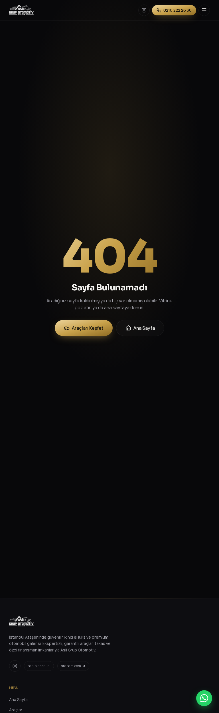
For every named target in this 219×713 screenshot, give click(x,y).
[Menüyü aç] (204, 10)
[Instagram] (144, 10)
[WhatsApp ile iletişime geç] (204, 698)
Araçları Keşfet (88, 328)
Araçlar (15, 709)
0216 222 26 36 (177, 10)
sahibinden (37, 665)
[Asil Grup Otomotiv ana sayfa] (21, 10)
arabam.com (71, 665)
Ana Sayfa (144, 328)
